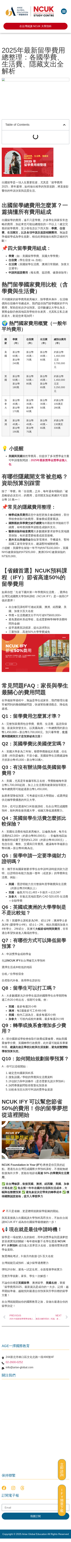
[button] (64, 11)
